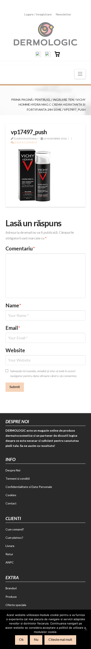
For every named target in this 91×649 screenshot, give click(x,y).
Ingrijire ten (63, 99)
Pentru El (43, 99)
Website (15, 350)
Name (13, 305)
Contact (11, 503)
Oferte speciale (16, 605)
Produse (11, 596)
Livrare (10, 546)
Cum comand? (15, 529)
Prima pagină (22, 99)
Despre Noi (13, 470)
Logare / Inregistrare (38, 14)
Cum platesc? (14, 537)
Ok (21, 639)
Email (13, 328)
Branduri (11, 588)
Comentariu (20, 248)
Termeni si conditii (18, 478)
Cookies (11, 495)
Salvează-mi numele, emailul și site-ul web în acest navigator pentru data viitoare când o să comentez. (43, 373)
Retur (9, 554)
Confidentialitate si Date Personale (29, 487)
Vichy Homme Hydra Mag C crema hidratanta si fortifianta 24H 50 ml (52, 105)
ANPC (10, 562)
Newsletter (63, 14)
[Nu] (86, 629)
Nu (36, 639)
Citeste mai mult (60, 639)
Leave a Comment (25, 142)
